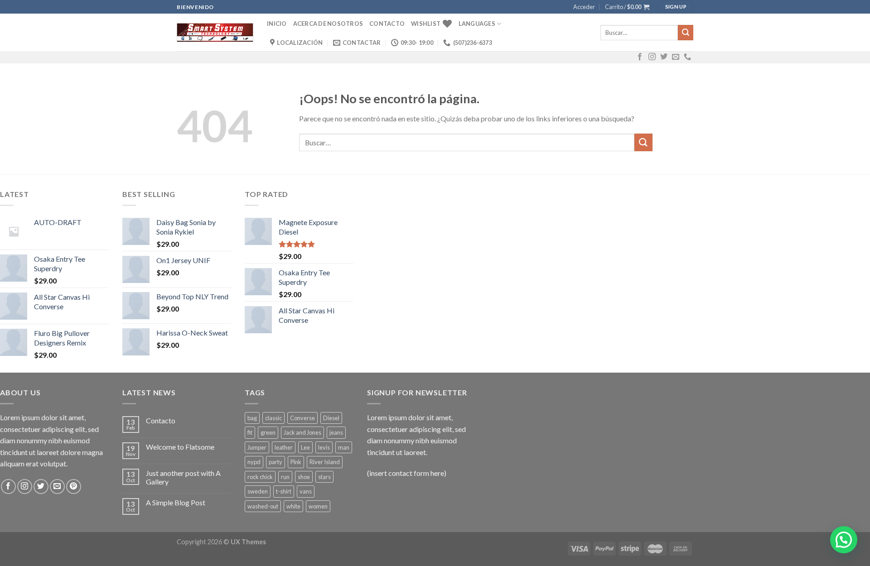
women (318, 506)
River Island (324, 461)
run (285, 476)
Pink (295, 461)
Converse (302, 418)
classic (273, 418)
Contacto (387, 23)
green (268, 432)
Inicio (277, 23)
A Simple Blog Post (175, 502)
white (293, 506)
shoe (304, 476)
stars (324, 476)
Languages (477, 23)
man (343, 447)
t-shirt (283, 491)
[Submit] (685, 32)
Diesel (331, 418)
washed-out (262, 506)
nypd (254, 461)
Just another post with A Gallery (183, 477)
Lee (305, 447)
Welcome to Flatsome (180, 446)
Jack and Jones (302, 432)
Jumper (256, 447)
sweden (257, 491)
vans (306, 491)
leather (284, 447)
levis (324, 447)
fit (249, 432)
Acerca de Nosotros (328, 23)
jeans (336, 432)
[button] (843, 539)
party (275, 461)
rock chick (260, 476)
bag (252, 418)
